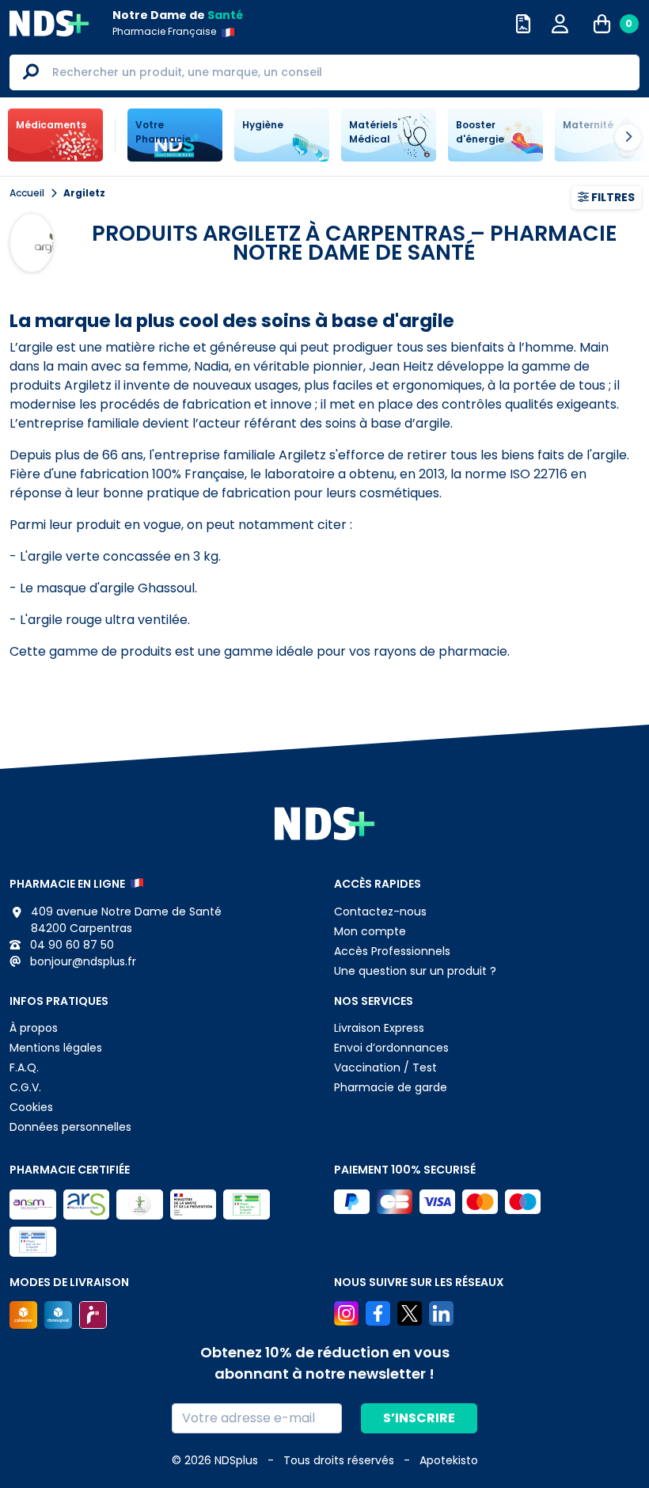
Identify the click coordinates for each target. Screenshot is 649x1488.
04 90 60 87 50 (70, 945)
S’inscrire (419, 1418)
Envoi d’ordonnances (391, 1048)
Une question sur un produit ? (415, 971)
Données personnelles (70, 1127)
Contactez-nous (380, 911)
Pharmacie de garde (390, 1087)
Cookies (31, 1107)
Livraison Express (379, 1028)
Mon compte (370, 931)
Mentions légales (55, 1048)
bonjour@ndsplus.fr (81, 961)
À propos (33, 1028)
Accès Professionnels (392, 951)
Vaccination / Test (385, 1067)
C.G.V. (25, 1087)
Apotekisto (448, 1460)
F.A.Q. (24, 1067)
